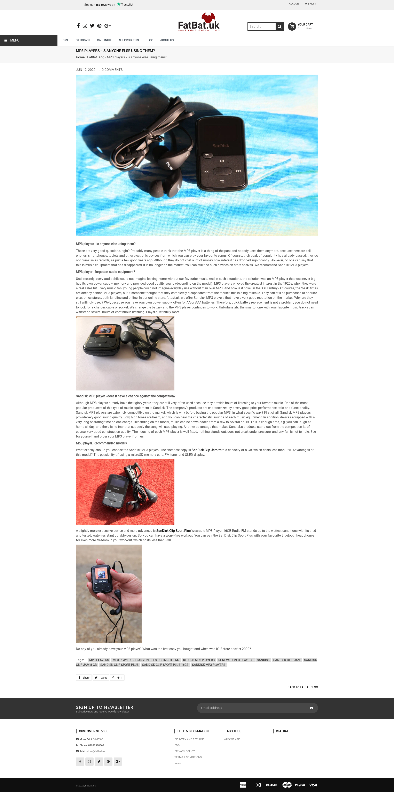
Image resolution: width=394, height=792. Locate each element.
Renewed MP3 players (235, 660)
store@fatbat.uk (95, 751)
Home (80, 57)
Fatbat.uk (90, 785)
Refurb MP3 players (199, 660)
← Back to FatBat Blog (301, 687)
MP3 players (99, 660)
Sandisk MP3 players (208, 665)
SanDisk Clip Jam (205, 450)
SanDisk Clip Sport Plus (173, 531)
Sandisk (263, 660)
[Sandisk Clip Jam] (125, 524)
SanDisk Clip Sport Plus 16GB (165, 665)
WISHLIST (310, 3)
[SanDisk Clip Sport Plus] (109, 642)
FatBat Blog (95, 57)
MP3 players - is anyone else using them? (146, 660)
